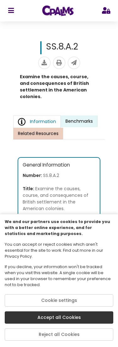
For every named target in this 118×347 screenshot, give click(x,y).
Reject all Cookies (59, 334)
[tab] (79, 121)
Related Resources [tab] (38, 133)
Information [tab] (43, 121)
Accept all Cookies (59, 317)
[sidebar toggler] (10, 11)
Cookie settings (59, 300)
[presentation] (79, 121)
